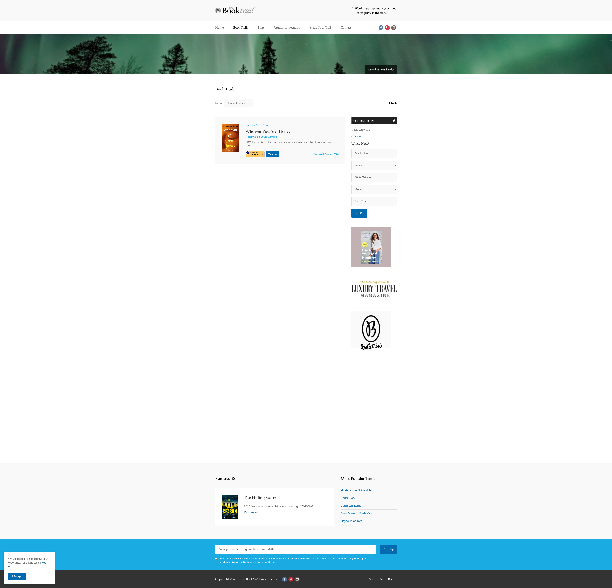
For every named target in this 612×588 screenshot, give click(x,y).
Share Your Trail (320, 27)
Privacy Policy (268, 579)
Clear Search (356, 136)
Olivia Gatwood (269, 136)
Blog (261, 27)
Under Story (348, 498)
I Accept (17, 576)
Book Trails (240, 27)
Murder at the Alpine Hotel (356, 490)
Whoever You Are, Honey (268, 132)
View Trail (272, 154)
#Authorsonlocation (286, 27)
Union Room (387, 579)
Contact (346, 27)
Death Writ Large (351, 505)
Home (219, 27)
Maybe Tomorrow (351, 521)
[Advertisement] (371, 402)
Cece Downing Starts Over (357, 513)
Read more (251, 512)
